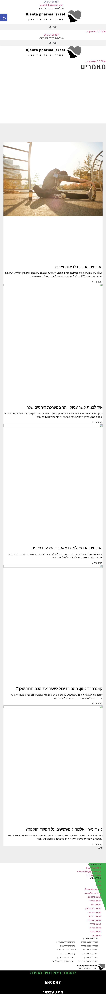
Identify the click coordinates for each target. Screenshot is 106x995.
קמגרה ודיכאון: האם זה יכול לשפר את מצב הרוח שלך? (59, 688)
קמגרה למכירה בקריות (89, 957)
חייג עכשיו (53, 992)
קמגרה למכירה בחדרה (89, 945)
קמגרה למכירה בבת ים (89, 942)
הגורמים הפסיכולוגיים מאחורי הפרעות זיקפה (67, 548)
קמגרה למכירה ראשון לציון (63, 961)
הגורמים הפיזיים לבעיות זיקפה (79, 266)
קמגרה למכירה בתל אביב (88, 961)
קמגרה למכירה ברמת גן (66, 957)
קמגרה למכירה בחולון (67, 945)
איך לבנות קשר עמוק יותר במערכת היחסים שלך (65, 407)
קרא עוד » (97, 282)
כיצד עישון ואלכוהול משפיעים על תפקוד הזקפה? (64, 829)
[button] (53, 27)
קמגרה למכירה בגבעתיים (65, 942)
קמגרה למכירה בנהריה (89, 953)
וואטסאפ (53, 982)
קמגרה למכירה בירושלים (66, 949)
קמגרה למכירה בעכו (67, 953)
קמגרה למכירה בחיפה (89, 949)
